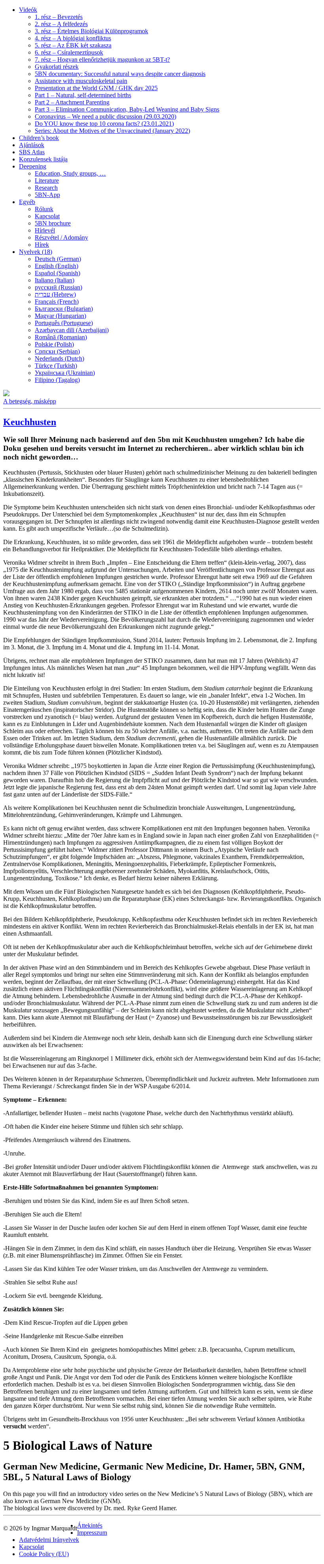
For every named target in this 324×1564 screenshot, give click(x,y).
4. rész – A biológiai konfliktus (73, 38)
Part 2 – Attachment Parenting (72, 102)
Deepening (32, 166)
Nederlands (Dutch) (59, 358)
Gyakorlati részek (57, 66)
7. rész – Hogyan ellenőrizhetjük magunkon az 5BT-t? (102, 59)
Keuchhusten (29, 422)
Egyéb (27, 202)
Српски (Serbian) (57, 351)
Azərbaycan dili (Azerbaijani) (72, 330)
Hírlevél (45, 230)
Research (46, 187)
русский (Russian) (58, 287)
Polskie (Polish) (54, 344)
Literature (47, 180)
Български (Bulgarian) (64, 308)
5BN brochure (53, 223)
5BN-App (47, 194)
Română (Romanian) (61, 337)
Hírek (42, 244)
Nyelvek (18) (35, 251)
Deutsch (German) (58, 258)
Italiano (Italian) (54, 280)
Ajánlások (31, 145)
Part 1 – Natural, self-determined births (83, 95)
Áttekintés (89, 1525)
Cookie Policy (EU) (44, 1554)
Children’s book (39, 137)
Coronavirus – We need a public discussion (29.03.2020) (105, 116)
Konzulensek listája (43, 159)
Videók (28, 9)
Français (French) (57, 301)
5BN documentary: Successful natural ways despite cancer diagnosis (120, 73)
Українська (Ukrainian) (65, 372)
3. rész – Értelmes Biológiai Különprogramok (91, 31)
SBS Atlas (32, 152)
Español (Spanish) (57, 273)
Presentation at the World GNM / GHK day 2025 (96, 88)
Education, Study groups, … (70, 173)
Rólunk (44, 209)
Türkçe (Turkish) (56, 365)
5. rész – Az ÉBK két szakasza (73, 45)
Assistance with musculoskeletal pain (81, 81)
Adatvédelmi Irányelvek (49, 1539)
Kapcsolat (47, 216)
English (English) (56, 266)
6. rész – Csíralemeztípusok (69, 52)
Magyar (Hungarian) (60, 315)
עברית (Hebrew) (55, 294)
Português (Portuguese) (64, 323)
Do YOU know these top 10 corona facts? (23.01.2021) (104, 123)
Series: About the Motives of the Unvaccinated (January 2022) (112, 130)
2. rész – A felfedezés (61, 24)
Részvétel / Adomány (61, 237)
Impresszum (92, 1532)
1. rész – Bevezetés (59, 16)
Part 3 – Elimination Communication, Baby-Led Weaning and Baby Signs (127, 109)
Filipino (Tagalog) (57, 379)
